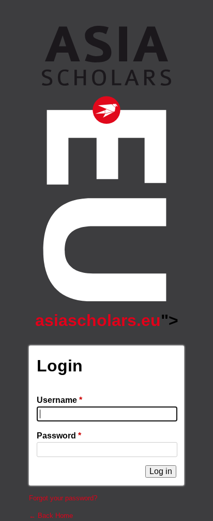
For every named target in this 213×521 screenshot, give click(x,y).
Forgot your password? (63, 498)
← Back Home (51, 515)
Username (59, 400)
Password (59, 435)
